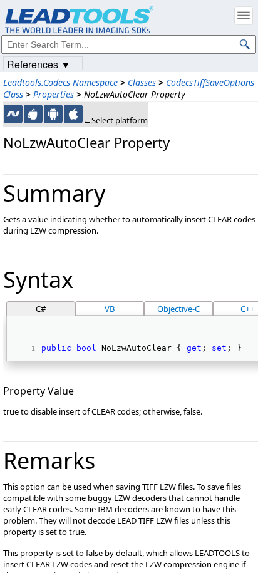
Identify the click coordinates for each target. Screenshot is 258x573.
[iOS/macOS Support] (73, 114)
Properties (53, 94)
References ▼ (39, 63)
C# (41, 308)
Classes (142, 82)
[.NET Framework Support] (13, 114)
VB (110, 308)
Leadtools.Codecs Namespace (60, 82)
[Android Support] (53, 114)
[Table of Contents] (243, 15)
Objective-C (178, 308)
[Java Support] (33, 114)
